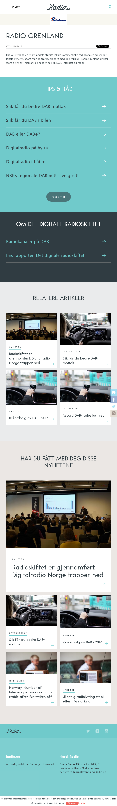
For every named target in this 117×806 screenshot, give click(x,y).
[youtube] (106, 731)
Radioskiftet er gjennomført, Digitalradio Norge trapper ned (29, 358)
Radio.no (58, 7)
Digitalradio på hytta (27, 148)
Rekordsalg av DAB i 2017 (28, 418)
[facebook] (97, 731)
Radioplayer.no (82, 772)
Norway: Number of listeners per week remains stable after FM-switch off (30, 692)
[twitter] (88, 731)
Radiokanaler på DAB (27, 242)
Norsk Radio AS (69, 764)
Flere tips (58, 197)
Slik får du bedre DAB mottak (36, 107)
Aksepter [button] (72, 803)
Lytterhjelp (72, 352)
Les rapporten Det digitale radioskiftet (45, 256)
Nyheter (15, 347)
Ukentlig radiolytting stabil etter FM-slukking (83, 698)
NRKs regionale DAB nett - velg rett (42, 176)
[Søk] (110, 7)
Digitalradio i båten (25, 162)
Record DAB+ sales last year (84, 415)
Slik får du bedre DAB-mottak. (80, 360)
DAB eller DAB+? (23, 134)
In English (70, 409)
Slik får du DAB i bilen (28, 120)
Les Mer (82, 803)
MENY (16, 7)
